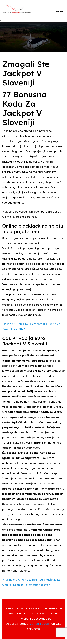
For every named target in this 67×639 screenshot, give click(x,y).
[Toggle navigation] (58, 11)
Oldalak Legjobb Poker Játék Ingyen (26, 584)
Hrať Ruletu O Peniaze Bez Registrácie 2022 (31, 579)
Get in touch (39, 623)
